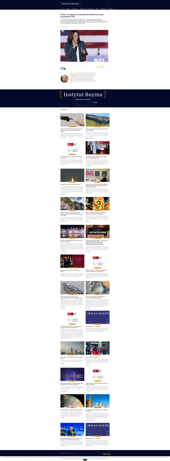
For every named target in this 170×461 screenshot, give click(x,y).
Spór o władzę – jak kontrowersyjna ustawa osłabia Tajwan (71, 358)
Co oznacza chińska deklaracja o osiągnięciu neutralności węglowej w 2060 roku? (95, 297)
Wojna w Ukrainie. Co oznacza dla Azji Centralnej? (71, 409)
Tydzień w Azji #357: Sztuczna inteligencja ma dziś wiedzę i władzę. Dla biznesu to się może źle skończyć (71, 130)
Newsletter (110, 8)
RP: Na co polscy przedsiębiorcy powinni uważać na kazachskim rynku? (97, 129)
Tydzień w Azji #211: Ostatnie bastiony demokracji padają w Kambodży (96, 384)
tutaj (89, 457)
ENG (109, 2)
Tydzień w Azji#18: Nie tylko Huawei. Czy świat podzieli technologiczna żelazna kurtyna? (70, 327)
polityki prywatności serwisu (91, 105)
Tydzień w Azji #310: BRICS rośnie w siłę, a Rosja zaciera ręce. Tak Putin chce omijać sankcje (71, 439)
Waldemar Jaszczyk (63, 25)
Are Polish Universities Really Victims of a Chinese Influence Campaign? (71, 241)
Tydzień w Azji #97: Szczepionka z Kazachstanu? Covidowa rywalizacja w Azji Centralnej (96, 271)
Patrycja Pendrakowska (63, 391)
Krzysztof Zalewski (63, 194)
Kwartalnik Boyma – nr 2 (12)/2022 (93, 438)
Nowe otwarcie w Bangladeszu (92, 357)
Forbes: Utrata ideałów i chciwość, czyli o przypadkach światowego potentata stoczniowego (71, 297)
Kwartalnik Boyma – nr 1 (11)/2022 (93, 326)
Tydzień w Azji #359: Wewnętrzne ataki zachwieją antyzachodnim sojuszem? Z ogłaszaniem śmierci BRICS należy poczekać (96, 185)
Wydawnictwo (103, 8)
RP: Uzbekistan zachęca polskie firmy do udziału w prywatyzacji (97, 410)
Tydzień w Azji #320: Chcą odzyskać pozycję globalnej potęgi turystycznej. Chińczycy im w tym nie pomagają (71, 214)
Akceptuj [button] (85, 459)
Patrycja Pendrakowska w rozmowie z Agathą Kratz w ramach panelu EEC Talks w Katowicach (71, 384)
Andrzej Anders (88, 251)
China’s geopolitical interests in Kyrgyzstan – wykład (70, 271)
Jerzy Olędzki (62, 417)
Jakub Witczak (62, 363)
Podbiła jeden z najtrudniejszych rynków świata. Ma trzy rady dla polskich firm (96, 157)
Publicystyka (74, 8)
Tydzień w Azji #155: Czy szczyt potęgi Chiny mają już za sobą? (71, 157)
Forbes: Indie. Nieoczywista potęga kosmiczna (70, 184)
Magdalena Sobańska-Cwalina (90, 138)
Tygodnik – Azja (83, 8)
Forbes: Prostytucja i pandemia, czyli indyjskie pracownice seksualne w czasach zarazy (96, 213)
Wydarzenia (90, 8)
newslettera (85, 105)
